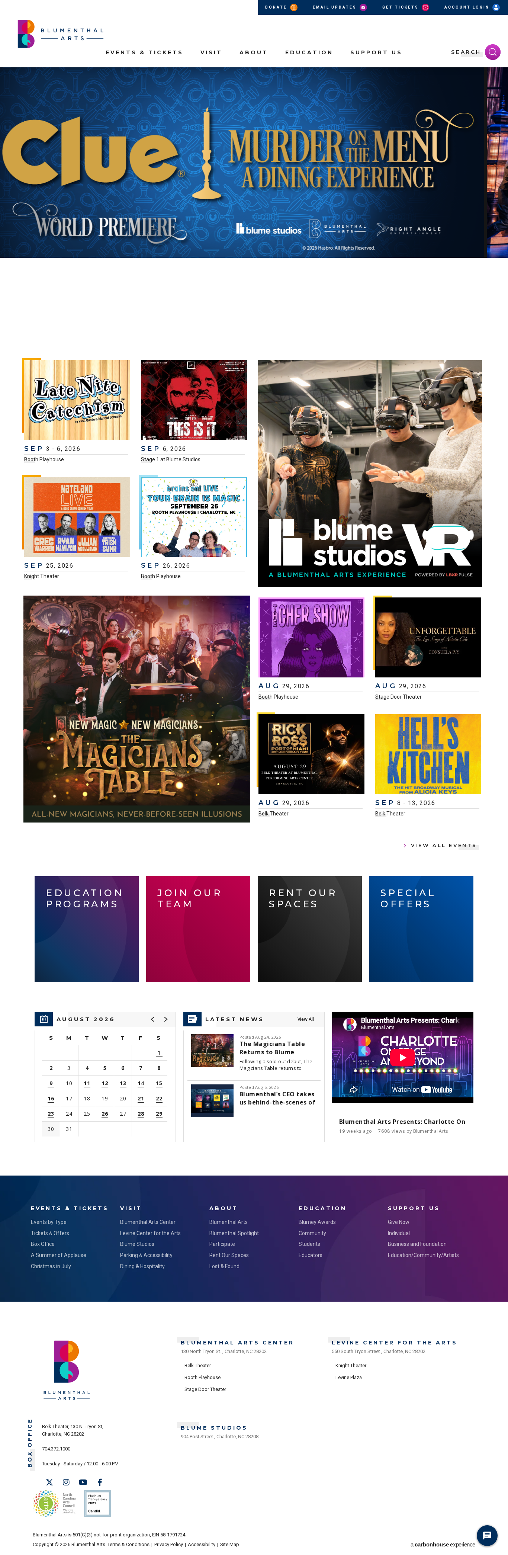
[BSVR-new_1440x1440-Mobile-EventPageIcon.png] (370, 473)
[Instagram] (66, 1482)
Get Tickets (401, 7)
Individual (399, 1233)
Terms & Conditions (128, 1544)
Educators (310, 1255)
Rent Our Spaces (229, 1255)
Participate (222, 1244)
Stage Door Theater (398, 697)
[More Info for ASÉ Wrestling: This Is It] (194, 401)
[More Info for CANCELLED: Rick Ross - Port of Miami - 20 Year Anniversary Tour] (311, 755)
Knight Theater (41, 576)
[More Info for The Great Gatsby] (254, 162)
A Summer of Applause (58, 1255)
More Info (467, 300)
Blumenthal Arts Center (148, 1222)
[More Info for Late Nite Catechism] (77, 401)
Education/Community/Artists (423, 1255)
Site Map (229, 1544)
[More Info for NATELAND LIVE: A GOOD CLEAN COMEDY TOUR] (77, 518)
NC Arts (54, 1503)
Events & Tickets (144, 52)
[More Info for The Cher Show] (311, 638)
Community (312, 1233)
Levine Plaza (348, 1377)
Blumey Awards (317, 1222)
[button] (498, 77)
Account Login (467, 7)
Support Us (376, 52)
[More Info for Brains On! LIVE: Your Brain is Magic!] (194, 518)
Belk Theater (273, 814)
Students (309, 1244)
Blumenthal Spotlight (234, 1233)
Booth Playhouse (44, 459)
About (253, 52)
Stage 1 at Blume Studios (170, 459)
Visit (211, 52)
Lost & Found (224, 1266)
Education (309, 52)
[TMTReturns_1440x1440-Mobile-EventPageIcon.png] (136, 709)
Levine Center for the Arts (150, 1233)
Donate (277, 7)
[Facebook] (99, 1482)
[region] (105, 1077)
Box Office (43, 1244)
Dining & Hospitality (142, 1266)
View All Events (444, 845)
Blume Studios (137, 1244)
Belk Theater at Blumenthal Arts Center (53, 317)
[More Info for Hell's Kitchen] (428, 755)
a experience (443, 1544)
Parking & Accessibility (146, 1255)
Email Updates (336, 7)
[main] (254, 621)
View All (306, 1019)
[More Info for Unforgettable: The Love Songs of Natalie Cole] (428, 638)
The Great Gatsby (136, 278)
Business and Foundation (417, 1244)
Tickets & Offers (50, 1233)
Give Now (398, 1222)
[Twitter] (49, 1482)
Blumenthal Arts (228, 1222)
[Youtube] (82, 1482)
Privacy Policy (168, 1544)
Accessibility (201, 1544)
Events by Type (49, 1222)
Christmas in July (51, 1266)
